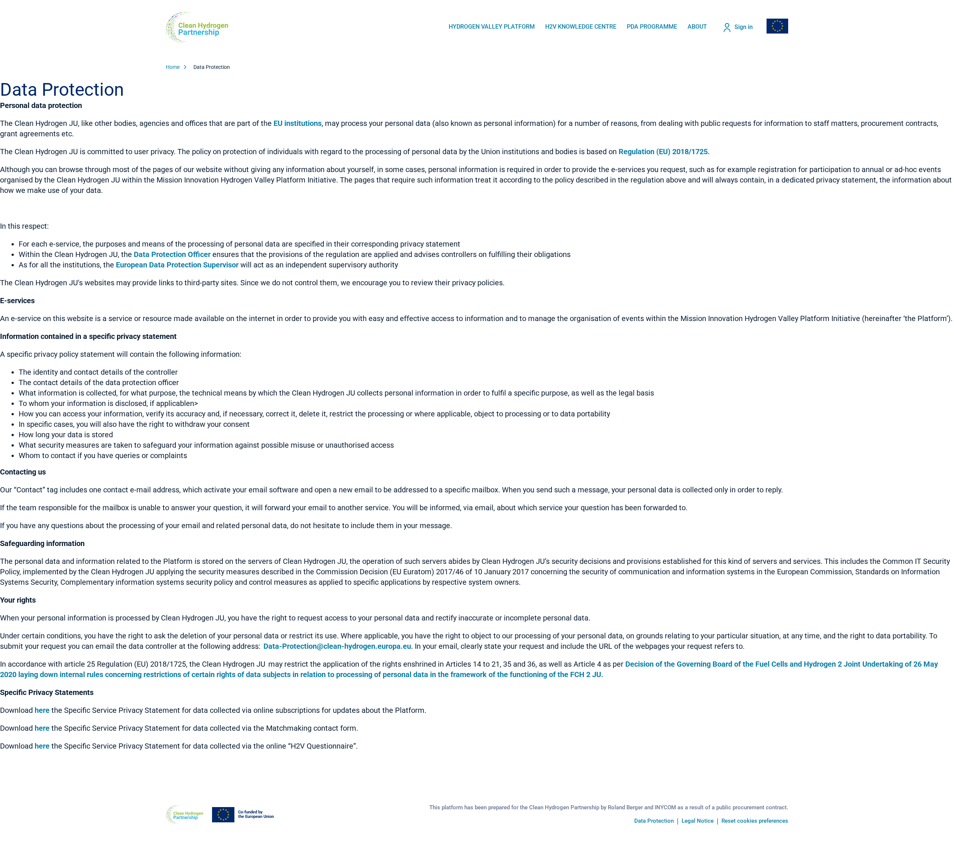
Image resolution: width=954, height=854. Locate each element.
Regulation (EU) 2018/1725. (664, 151)
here (42, 710)
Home (173, 67)
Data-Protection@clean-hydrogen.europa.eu (337, 646)
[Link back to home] (197, 27)
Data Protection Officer (172, 254)
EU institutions (298, 123)
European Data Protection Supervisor (177, 264)
